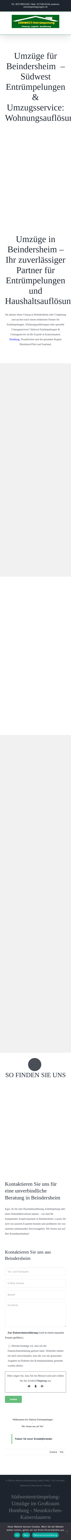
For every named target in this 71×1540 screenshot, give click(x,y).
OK (17, 1535)
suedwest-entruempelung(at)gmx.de (41, 5)
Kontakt (60, 1480)
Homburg (14, 339)
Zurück (53, 1452)
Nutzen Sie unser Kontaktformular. (34, 1438)
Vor (61, 1452)
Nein (26, 1535)
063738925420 (22, 4)
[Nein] (67, 1531)
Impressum (25, 1485)
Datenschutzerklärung (45, 1535)
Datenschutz (36, 1485)
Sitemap (47, 1485)
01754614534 (43, 4)
